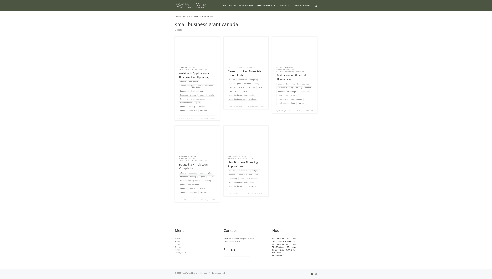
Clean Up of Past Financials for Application (244, 73)
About (177, 241)
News (184, 16)
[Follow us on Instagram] (316, 273)
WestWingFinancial (187, 118)
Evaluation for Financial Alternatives (291, 77)
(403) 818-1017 (236, 241)
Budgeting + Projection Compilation (193, 166)
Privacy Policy (180, 253)
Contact (178, 244)
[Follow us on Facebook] (312, 273)
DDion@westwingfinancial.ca (241, 238)
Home (177, 16)
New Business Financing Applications (243, 164)
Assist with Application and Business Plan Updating (195, 75)
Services (178, 247)
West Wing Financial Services (194, 273)
